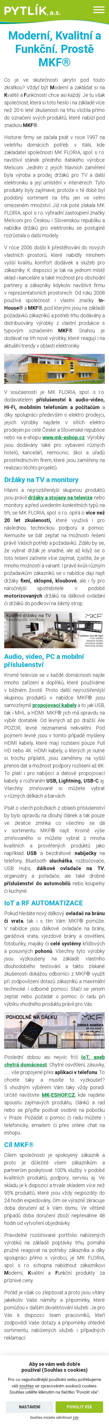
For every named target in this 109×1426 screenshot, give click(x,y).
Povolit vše (79, 1407)
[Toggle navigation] (99, 10)
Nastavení (29, 1407)
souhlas (26, 1386)
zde (76, 1418)
